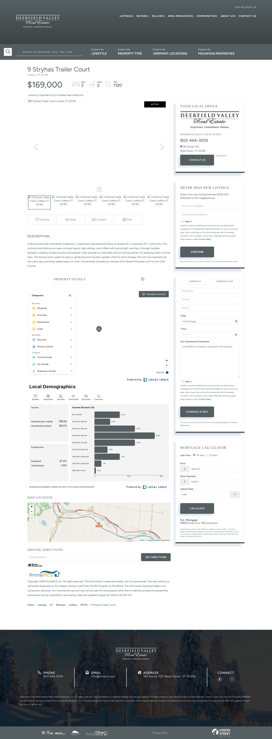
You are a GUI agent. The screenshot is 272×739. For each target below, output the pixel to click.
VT (51, 604)
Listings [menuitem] (126, 16)
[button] (8, 52)
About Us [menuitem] (227, 16)
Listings (41, 604)
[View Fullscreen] (31, 518)
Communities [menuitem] (206, 16)
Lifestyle (99, 53)
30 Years (200, 455)
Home (30, 604)
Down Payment (188, 476)
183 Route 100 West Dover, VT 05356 (169, 676)
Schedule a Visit (224, 281)
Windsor (60, 604)
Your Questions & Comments (194, 341)
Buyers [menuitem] (142, 16)
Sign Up (250, 7)
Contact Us (197, 159)
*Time (183, 329)
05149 (83, 604)
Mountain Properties (216, 53)
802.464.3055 (53, 676)
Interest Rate (186, 489)
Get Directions (155, 557)
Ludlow (73, 604)
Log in (239, 7)
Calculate (197, 508)
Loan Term (185, 455)
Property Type (130, 53)
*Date (183, 315)
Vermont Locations (170, 53)
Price (182, 463)
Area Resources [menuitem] (180, 16)
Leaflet (141, 540)
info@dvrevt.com (103, 676)
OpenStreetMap (154, 540)
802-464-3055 (194, 140)
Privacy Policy (205, 239)
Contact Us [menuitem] (247, 16)
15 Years (214, 455)
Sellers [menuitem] (157, 16)
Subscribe (197, 251)
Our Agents (221, 156)
